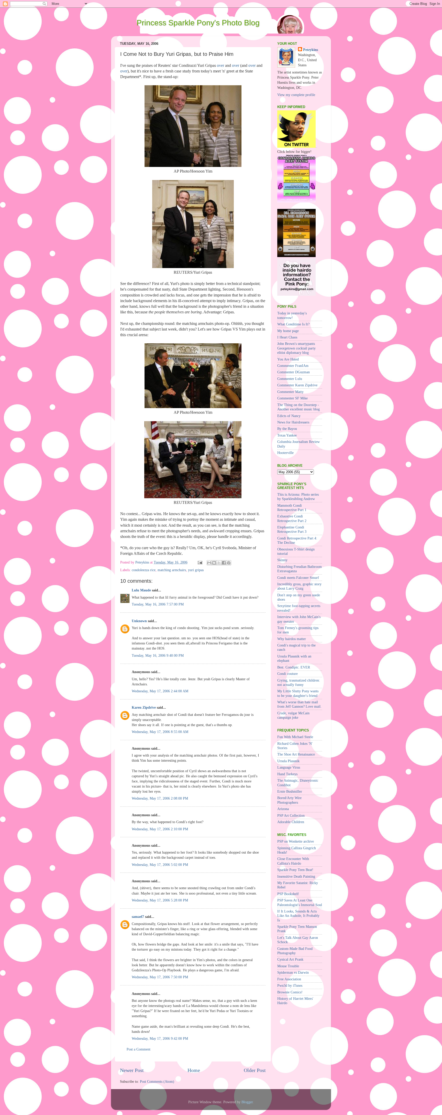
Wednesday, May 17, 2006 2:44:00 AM (160, 691)
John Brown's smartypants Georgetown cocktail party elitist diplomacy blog (296, 348)
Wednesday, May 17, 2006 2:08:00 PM (160, 798)
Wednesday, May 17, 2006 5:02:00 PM (160, 865)
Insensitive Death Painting (296, 876)
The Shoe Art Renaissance (296, 754)
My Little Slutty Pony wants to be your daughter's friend (297, 693)
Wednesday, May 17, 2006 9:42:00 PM (160, 1038)
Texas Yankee (287, 435)
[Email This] (209, 562)
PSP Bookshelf (288, 894)
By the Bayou (287, 429)
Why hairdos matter (291, 639)
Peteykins (310, 50)
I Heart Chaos (287, 337)
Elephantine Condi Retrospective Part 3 (291, 529)
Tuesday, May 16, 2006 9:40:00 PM (158, 655)
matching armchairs (172, 570)
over (220, 65)
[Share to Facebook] (223, 562)
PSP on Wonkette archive (295, 841)
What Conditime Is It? (293, 324)
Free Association (289, 979)
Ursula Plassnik (288, 761)
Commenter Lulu (289, 379)
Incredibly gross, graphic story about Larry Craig (299, 586)
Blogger (247, 1102)
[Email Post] (199, 562)
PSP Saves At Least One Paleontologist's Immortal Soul (299, 902)
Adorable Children (290, 822)
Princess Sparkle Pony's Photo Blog (198, 22)
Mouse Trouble (288, 966)
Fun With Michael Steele (295, 737)
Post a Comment (138, 1049)
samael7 (138, 917)
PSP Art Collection (291, 815)
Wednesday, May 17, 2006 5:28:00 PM (160, 900)
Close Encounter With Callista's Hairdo (293, 861)
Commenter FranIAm (292, 366)
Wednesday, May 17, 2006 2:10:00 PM (160, 829)
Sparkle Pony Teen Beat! (295, 870)
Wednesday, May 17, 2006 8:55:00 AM (160, 732)
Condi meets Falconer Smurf (298, 578)
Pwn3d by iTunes (289, 985)
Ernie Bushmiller (289, 791)
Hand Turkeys (287, 774)
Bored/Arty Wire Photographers (289, 800)
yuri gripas (196, 570)
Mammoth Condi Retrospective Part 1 (291, 507)
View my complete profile (296, 95)
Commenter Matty (290, 392)
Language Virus (288, 767)
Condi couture (287, 674)
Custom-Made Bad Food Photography (295, 951)
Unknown (139, 621)
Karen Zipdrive (144, 707)
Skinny (282, 560)
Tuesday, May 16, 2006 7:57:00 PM (158, 604)
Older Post (255, 1070)
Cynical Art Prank (290, 959)
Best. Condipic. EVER (293, 667)
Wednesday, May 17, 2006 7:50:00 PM (160, 977)
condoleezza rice (144, 570)
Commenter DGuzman (293, 372)
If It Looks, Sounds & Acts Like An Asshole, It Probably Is (298, 915)
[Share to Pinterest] (228, 562)
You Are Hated (288, 359)
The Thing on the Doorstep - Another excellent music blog (298, 407)
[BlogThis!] (214, 562)
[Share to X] (219, 562)
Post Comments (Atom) (157, 1081)
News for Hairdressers (293, 422)
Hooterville (285, 453)
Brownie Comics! (290, 992)
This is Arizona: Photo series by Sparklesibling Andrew (298, 496)
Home (193, 1070)
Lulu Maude (141, 590)
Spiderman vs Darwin (293, 972)
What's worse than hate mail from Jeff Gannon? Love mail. (299, 704)
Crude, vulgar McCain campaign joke (293, 715)
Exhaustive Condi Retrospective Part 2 (291, 518)
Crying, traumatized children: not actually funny (298, 682)
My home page (288, 331)
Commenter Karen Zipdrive (297, 385)
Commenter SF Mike (292, 398)
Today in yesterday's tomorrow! (292, 315)
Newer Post (132, 1070)
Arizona (283, 809)
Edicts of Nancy (289, 416)
